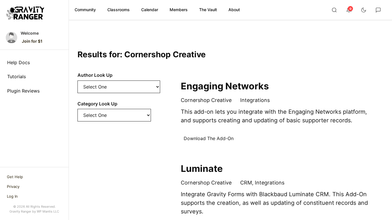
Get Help (15, 176)
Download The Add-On (209, 138)
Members (179, 9)
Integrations (255, 100)
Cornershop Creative (206, 100)
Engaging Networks (225, 86)
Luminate (202, 168)
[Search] (334, 10)
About (234, 9)
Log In (12, 196)
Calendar (149, 9)
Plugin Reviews (23, 91)
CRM (246, 183)
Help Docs (18, 62)
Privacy (13, 186)
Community (85, 9)
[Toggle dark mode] (363, 10)
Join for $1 (32, 41)
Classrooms (118, 9)
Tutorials (16, 76)
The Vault (208, 9)
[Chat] (378, 10)
